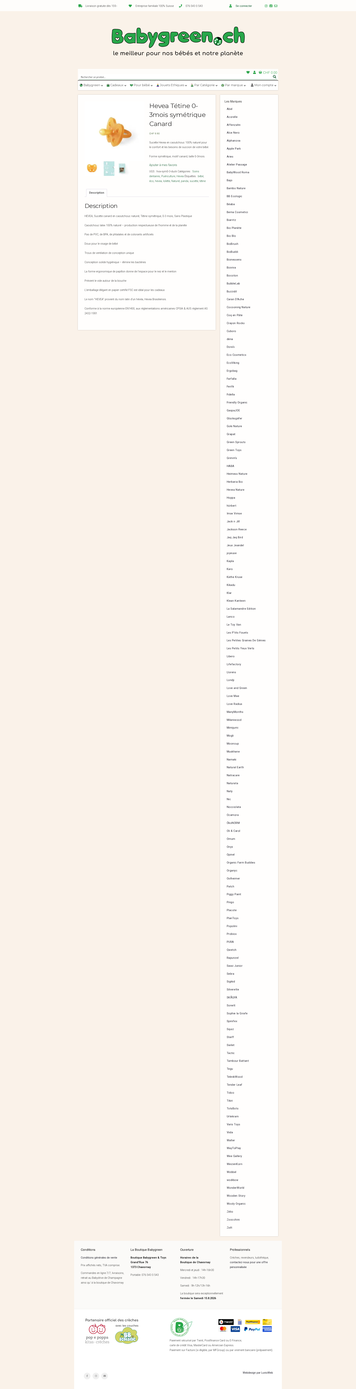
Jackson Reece (237, 529)
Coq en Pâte (235, 315)
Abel (230, 109)
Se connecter (244, 6)
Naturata (232, 783)
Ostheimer (233, 878)
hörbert (231, 505)
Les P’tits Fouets (237, 632)
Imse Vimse (234, 513)
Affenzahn (234, 125)
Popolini (232, 926)
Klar (229, 593)
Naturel (175, 181)
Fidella (231, 394)
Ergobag (232, 370)
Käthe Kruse (235, 577)
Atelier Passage (237, 164)
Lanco (231, 616)
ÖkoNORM (233, 823)
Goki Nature (234, 426)
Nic (229, 799)
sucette (194, 181)
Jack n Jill (233, 521)
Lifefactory (234, 664)
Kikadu (231, 585)
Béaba (231, 204)
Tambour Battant (238, 1061)
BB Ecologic (235, 196)
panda (184, 181)
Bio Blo (231, 236)
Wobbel (232, 1172)
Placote (232, 910)
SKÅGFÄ (232, 997)
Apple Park (234, 148)
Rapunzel (233, 957)
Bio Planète (234, 228)
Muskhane (233, 751)
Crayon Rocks (236, 323)
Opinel (231, 854)
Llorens (231, 672)
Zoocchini (233, 1219)
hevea (158, 181)
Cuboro (231, 331)
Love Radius (235, 704)
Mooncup (233, 743)
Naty (230, 791)
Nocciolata (234, 807)
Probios (232, 934)
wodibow (232, 1180)
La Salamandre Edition (241, 608)
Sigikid (231, 981)
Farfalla (232, 378)
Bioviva (231, 267)
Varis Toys (233, 1124)
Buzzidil (232, 291)
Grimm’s (232, 458)
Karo (230, 569)
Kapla (230, 561)
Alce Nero (233, 132)
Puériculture (168, 176)
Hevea (180, 176)
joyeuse (232, 553)
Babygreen (178, 42)
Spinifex (232, 1021)
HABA (230, 466)
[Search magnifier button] (274, 76)
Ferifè (230, 386)
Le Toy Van (234, 624)
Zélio (230, 1211)
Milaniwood (234, 720)
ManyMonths (235, 712)
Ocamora (233, 815)
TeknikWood (235, 1076)
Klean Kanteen (236, 600)
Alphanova (233, 140)
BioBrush (232, 244)
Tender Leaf (235, 1084)
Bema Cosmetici (237, 212)
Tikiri (230, 1100)
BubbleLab (233, 283)
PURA (230, 942)
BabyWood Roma (238, 172)
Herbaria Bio (235, 481)
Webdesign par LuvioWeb (258, 1372)
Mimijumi (232, 727)
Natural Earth (235, 767)
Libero (231, 656)
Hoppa (231, 497)
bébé (200, 176)
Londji (231, 680)
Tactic (231, 1053)
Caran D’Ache (235, 299)
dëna (230, 339)
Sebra (230, 973)
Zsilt (229, 1227)
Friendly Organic (237, 402)
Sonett (231, 1005)
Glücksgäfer (235, 418)
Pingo (230, 902)
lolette (166, 181)
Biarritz (231, 220)
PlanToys (233, 918)
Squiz (230, 1029)
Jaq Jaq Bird (235, 537)
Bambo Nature (236, 188)
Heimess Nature (237, 473)
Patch (230, 886)
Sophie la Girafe (237, 1013)
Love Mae (233, 696)
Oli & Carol (233, 831)
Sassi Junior (235, 965)
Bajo (230, 180)
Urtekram (233, 1116)
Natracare (233, 775)
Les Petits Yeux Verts (241, 648)
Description (96, 192)
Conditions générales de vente (99, 1257)
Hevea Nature (236, 489)
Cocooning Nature (239, 307)
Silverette (233, 989)
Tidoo (230, 1092)
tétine (203, 181)
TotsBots (233, 1108)
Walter (231, 1140)
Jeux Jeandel (235, 545)
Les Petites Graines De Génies (246, 640)
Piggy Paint (234, 894)
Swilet (231, 1045)
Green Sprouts (236, 442)
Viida (230, 1132)
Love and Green (237, 688)
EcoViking (233, 362)
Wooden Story (236, 1195)
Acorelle (232, 117)
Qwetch (232, 950)
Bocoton (232, 275)
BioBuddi (232, 251)
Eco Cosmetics (236, 355)
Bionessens (234, 259)
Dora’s (231, 347)
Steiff (230, 1037)
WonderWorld (236, 1187)
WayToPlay (234, 1148)
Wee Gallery (234, 1156)
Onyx (230, 846)
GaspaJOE (233, 410)
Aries (230, 156)
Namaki (232, 759)
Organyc (232, 870)
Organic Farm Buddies (241, 862)
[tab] (96, 193)
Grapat (231, 434)
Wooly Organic (236, 1203)
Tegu (230, 1068)
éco (151, 181)
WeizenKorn (235, 1164)
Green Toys (234, 450)
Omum (231, 839)
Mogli (230, 735)
